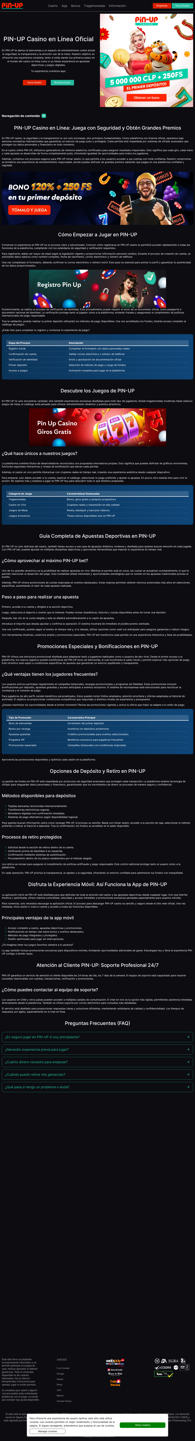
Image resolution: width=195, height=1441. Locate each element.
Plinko (59, 1384)
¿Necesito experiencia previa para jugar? (37, 1049)
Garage (60, 1373)
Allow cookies (142, 1425)
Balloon (60, 1395)
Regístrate (162, 5)
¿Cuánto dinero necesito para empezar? (36, 1062)
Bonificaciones (62, 82)
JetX (59, 1390)
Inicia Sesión (183, 5)
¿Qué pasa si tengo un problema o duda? (37, 1087)
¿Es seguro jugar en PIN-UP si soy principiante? (42, 1037)
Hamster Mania (64, 1401)
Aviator (60, 1379)
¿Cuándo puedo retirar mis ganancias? (35, 1074)
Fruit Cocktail (63, 1368)
